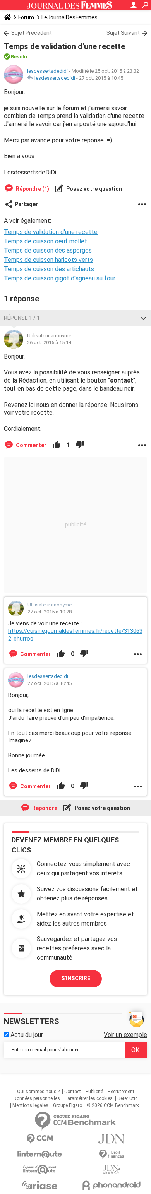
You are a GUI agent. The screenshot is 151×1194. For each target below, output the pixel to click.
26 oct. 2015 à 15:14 (49, 342)
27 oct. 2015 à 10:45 (101, 78)
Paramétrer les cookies (89, 1098)
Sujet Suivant (123, 33)
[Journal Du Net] (111, 1139)
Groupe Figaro (67, 1105)
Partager (26, 204)
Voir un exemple (125, 1035)
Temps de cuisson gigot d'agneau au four (59, 278)
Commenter (30, 445)
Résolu (19, 57)
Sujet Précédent (31, 33)
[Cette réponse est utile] (56, 445)
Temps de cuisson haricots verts (48, 259)
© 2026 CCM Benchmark (113, 1105)
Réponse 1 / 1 (22, 318)
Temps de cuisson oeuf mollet (45, 241)
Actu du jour (26, 1035)
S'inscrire (75, 978)
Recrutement (121, 1091)
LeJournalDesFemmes (69, 17)
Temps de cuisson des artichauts (49, 269)
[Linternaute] (40, 1154)
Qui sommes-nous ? (38, 1091)
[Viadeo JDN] (111, 1170)
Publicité (94, 1091)
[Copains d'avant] (40, 1169)
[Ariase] (40, 1185)
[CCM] (40, 1139)
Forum (26, 17)
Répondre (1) (32, 189)
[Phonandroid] (111, 1185)
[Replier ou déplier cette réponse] (143, 318)
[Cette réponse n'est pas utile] (80, 445)
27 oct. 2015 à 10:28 (49, 612)
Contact (72, 1091)
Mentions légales (30, 1105)
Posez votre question (93, 189)
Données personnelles (37, 1098)
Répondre (44, 808)
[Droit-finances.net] (111, 1154)
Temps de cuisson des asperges (48, 250)
